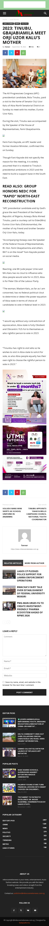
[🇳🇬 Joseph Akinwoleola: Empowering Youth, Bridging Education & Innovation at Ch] (9, 722)
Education (7, 593)
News (17, 24)
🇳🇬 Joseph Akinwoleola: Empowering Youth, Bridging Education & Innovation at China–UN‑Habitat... (32, 722)
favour (7, 47)
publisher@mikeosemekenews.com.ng (29, 893)
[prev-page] (4, 622)
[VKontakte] (28, 910)
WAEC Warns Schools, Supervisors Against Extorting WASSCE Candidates (28, 773)
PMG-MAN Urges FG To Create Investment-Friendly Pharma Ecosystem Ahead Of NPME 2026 (30, 609)
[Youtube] (35, 910)
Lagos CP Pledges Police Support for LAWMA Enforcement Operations (30, 576)
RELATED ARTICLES (13, 563)
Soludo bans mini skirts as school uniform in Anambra (12, 512)
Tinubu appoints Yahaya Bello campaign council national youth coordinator (36, 514)
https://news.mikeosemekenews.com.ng (24, 549)
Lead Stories (14, 19)
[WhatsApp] (23, 52)
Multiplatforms (24, 923)
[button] (4, 13)
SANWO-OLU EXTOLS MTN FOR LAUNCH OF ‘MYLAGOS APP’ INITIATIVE (31, 751)
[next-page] (8, 622)
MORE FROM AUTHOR (34, 563)
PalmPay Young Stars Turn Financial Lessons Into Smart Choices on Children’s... (32, 786)
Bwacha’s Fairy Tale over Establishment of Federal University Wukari (31, 592)
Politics (24, 24)
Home (5, 19)
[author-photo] (24, 542)
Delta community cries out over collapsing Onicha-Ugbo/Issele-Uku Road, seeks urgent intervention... (31, 737)
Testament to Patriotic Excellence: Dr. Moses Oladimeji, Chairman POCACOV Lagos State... (31, 800)
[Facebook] (5, 52)
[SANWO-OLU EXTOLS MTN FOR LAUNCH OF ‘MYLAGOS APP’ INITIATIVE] (9, 752)
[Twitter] (11, 52)
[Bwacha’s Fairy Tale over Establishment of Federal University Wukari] (9, 590)
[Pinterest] (17, 52)
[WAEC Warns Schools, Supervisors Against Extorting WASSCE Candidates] (9, 773)
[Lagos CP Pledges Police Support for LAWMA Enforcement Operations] (9, 574)
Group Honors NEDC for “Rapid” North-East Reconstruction (21, 193)
